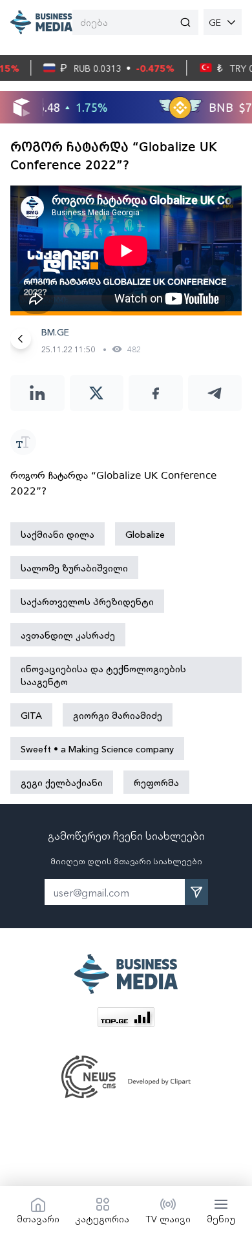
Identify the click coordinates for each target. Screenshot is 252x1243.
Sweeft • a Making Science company (97, 748)
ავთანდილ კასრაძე (68, 634)
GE (215, 22)
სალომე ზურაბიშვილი (74, 567)
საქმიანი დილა (57, 533)
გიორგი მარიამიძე (117, 714)
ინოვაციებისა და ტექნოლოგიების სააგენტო (103, 675)
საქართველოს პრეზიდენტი (87, 601)
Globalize (145, 533)
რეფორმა (156, 782)
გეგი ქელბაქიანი (62, 782)
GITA (31, 714)
